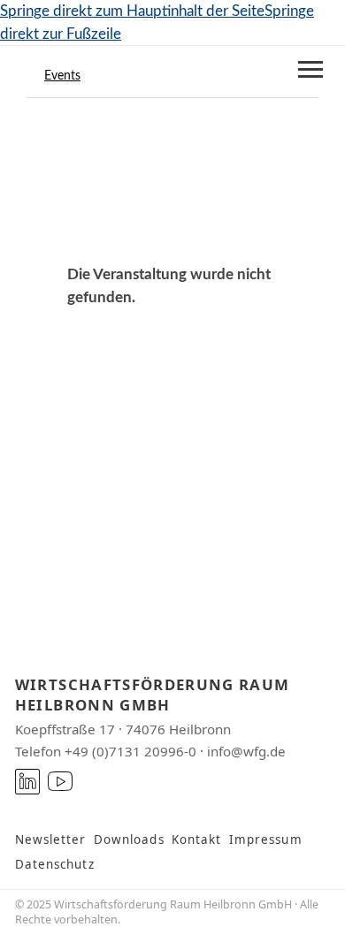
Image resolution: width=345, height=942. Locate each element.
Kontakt (197, 839)
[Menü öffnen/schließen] (310, 69)
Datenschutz (55, 864)
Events (62, 76)
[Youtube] (60, 781)
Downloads (129, 839)
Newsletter (51, 839)
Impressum (266, 839)
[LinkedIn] (28, 781)
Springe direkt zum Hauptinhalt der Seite (132, 11)
